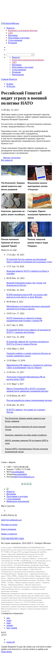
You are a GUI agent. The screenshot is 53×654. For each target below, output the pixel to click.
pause (9, 620)
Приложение (18, 74)
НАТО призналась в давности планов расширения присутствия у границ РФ (24, 319)
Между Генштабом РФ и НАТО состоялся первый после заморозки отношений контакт (27, 389)
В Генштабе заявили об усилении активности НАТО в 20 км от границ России (28, 342)
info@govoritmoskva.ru (24, 477)
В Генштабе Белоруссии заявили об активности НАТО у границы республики (29, 331)
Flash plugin (6, 651)
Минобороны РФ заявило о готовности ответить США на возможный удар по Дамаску (29, 366)
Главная (4, 79)
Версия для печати (12, 157)
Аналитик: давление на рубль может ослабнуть (26, 435)
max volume (12, 628)
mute (9, 623)
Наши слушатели (9, 534)
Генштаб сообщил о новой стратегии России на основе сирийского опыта (29, 354)
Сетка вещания (15, 40)
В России (11, 86)
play (8, 618)
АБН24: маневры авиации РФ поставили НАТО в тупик (26, 441)
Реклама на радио (9, 524)
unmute (10, 625)
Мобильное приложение (18, 501)
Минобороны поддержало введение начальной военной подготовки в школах (28, 307)
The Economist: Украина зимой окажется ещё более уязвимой (25, 419)
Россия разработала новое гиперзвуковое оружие (29, 400)
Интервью (13, 35)
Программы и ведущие (18, 38)
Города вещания (8, 529)
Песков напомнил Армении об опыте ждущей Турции (25, 428)
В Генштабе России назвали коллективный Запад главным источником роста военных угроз (29, 260)
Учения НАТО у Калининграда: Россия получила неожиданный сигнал (26, 450)
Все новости (7, 160)
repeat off (11, 642)
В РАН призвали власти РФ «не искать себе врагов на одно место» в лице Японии (27, 295)
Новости (11, 28)
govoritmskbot (18, 472)
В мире (10, 84)
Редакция (12, 43)
